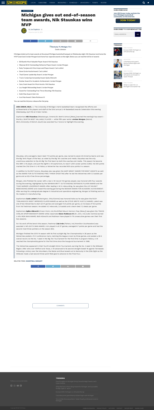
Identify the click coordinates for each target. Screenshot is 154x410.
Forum (52, 2)
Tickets (95, 2)
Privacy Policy (102, 408)
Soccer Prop (128, 408)
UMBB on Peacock (89, 408)
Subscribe (42, 2)
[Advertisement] (60, 140)
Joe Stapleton (35, 29)
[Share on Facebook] (30, 40)
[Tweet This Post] (45, 40)
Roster (103, 2)
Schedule (73, 2)
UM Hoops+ (84, 2)
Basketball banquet (34, 261)
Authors (112, 408)
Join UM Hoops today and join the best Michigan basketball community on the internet (127, 15)
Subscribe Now (121, 10)
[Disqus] (60, 336)
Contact (119, 408)
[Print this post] (60, 40)
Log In (33, 2)
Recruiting (62, 2)
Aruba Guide (139, 408)
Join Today (127, 20)
